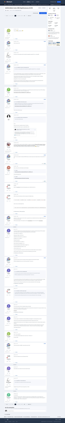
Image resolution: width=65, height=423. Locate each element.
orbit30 (9, 33)
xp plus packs (41, 220)
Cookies (16, 421)
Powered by (57, 421)
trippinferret (8, 397)
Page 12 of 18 (29, 15)
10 (12, 15)
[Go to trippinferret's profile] (8, 395)
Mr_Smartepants (8, 56)
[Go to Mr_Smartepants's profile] (8, 54)
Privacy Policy (9, 421)
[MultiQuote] (14, 38)
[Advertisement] (25, 22)
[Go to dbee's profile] (8, 368)
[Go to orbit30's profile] (8, 30)
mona (43, 181)
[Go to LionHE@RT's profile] (8, 334)
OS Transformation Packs (18, 10)
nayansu (8, 170)
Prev (6, 15)
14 (18, 15)
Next (24, 15)
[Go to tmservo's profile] (8, 89)
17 (22, 15)
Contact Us (13, 421)
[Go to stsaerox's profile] (8, 230)
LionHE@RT (8, 336)
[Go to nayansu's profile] (8, 167)
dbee (8, 371)
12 (15, 15)
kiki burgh (43, 163)
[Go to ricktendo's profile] (5, 10)
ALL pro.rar (15, 310)
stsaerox (8, 233)
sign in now (21, 408)
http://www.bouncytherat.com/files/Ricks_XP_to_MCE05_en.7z (22, 92)
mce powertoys (30, 220)
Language (6, 421)
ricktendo (7, 10)
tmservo (8, 92)
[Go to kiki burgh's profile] (8, 144)
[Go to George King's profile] (8, 185)
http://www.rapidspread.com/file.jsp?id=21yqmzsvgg (22, 178)
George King (8, 188)
